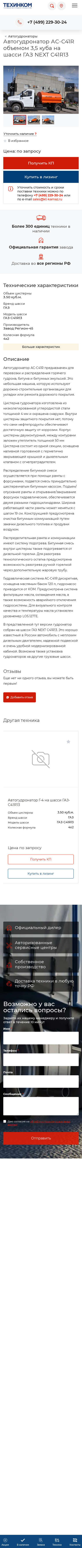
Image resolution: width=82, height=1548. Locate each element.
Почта (8, 1072)
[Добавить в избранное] (68, 741)
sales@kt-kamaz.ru (47, 199)
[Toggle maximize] (73, 68)
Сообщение (12, 1093)
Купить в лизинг (41, 874)
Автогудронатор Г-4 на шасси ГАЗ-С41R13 (39, 802)
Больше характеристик (41, 347)
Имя (7, 1028)
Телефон (10, 1050)
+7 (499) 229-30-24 (47, 22)
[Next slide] (72, 87)
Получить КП (40, 859)
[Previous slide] (10, 87)
